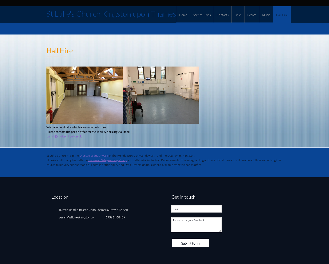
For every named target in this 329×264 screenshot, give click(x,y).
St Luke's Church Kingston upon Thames (111, 14)
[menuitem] (183, 14)
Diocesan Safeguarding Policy (107, 160)
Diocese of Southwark (93, 155)
